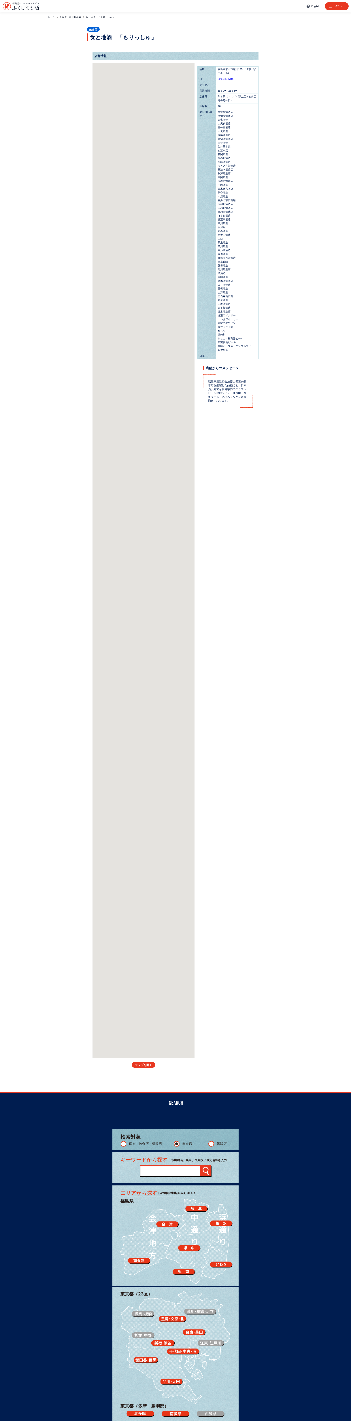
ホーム (51, 17)
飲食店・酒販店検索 (70, 17)
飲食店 (187, 1144)
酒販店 (222, 1144)
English (315, 6)
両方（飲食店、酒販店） (147, 1144)
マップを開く (143, 1064)
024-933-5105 (226, 78)
